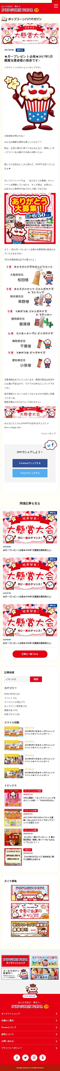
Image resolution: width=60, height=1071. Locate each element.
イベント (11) (10, 698)
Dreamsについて (8, 1027)
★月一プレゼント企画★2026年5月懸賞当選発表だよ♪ (28, 643)
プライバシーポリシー (11, 1048)
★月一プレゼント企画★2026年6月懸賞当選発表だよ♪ (28, 597)
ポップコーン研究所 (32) (15, 706)
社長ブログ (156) (12, 714)
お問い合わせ (7, 1041)
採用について (7, 1034)
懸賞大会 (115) (11, 710)
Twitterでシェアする (30, 473)
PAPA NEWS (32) (12, 694)
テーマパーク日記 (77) (14, 702)
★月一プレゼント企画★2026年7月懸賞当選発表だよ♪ (28, 550)
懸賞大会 (20, 50)
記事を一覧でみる (30, 654)
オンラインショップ (10, 1014)
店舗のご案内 (7, 1020)
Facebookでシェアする (30, 463)
